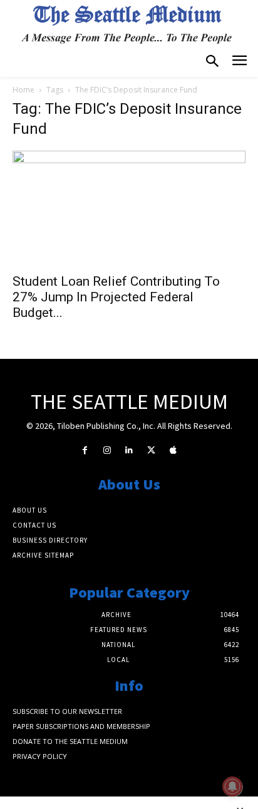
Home (23, 89)
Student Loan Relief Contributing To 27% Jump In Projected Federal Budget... (116, 297)
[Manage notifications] (232, 786)
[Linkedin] (129, 450)
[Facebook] (85, 450)
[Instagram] (107, 450)
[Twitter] (151, 450)
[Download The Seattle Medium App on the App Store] (173, 450)
